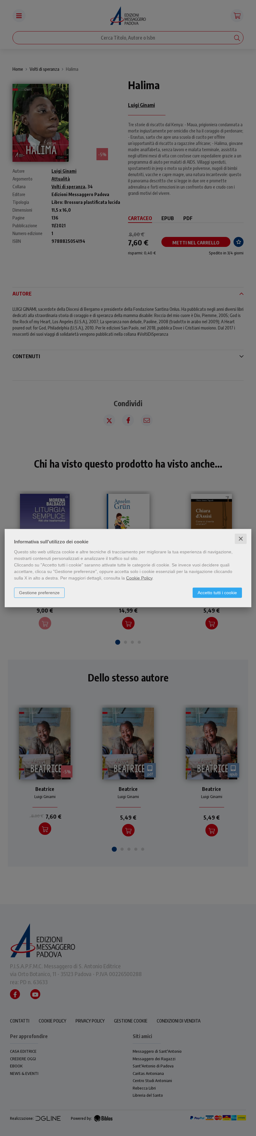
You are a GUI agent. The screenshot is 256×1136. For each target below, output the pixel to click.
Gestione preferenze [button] (39, 592)
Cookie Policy (139, 577)
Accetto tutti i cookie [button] (217, 592)
